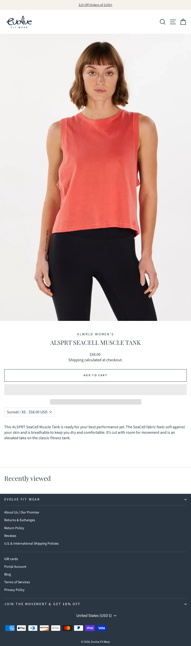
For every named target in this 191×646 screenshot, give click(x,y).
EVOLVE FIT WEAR (22, 499)
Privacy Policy (14, 589)
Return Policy (14, 528)
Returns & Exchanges (19, 520)
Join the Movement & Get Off (42, 604)
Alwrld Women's (95, 334)
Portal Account (15, 566)
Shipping (76, 360)
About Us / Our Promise (21, 512)
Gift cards (11, 559)
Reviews (10, 535)
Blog (7, 574)
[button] (95, 389)
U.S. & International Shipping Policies (31, 543)
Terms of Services (17, 582)
